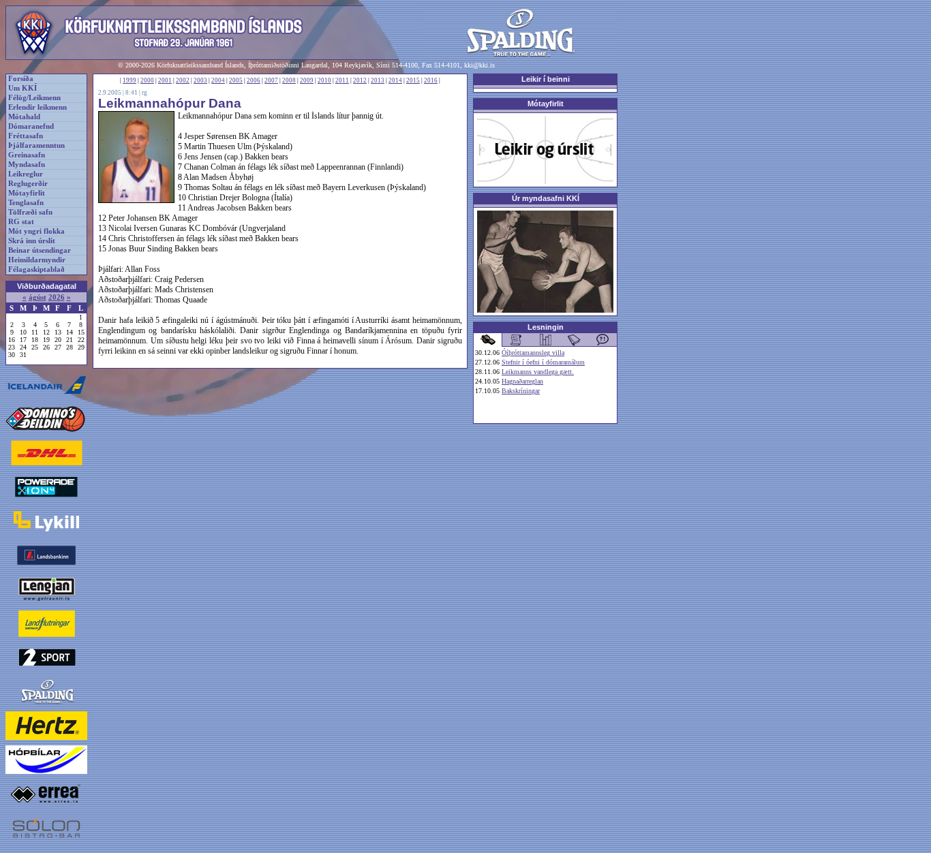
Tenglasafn (26, 202)
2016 (431, 80)
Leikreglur (25, 174)
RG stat (21, 222)
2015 (413, 80)
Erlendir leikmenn (37, 107)
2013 (377, 80)
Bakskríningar (521, 390)
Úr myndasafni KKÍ (545, 198)
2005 (236, 80)
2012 (360, 80)
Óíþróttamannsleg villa (533, 352)
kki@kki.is (479, 65)
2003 (200, 80)
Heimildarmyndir (36, 260)
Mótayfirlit (26, 193)
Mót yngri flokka (36, 231)
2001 (165, 80)
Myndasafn (26, 164)
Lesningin (546, 327)
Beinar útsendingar (39, 250)
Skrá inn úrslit (31, 241)
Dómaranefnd (31, 126)
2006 (253, 80)
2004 (218, 80)
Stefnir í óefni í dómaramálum (543, 362)
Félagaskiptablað (36, 269)
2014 (395, 80)
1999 (129, 80)
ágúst (37, 297)
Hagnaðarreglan (522, 381)
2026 (56, 297)
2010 (324, 80)
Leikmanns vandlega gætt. (538, 371)
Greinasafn (26, 155)
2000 (147, 80)
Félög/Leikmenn (34, 98)
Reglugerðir (28, 183)
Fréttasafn (25, 136)
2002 (182, 80)
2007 (271, 80)
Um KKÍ (22, 88)
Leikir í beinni (545, 79)
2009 (307, 80)
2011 (342, 80)
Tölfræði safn (30, 212)
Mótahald (24, 117)
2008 (289, 80)
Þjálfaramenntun (36, 145)
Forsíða (20, 78)
